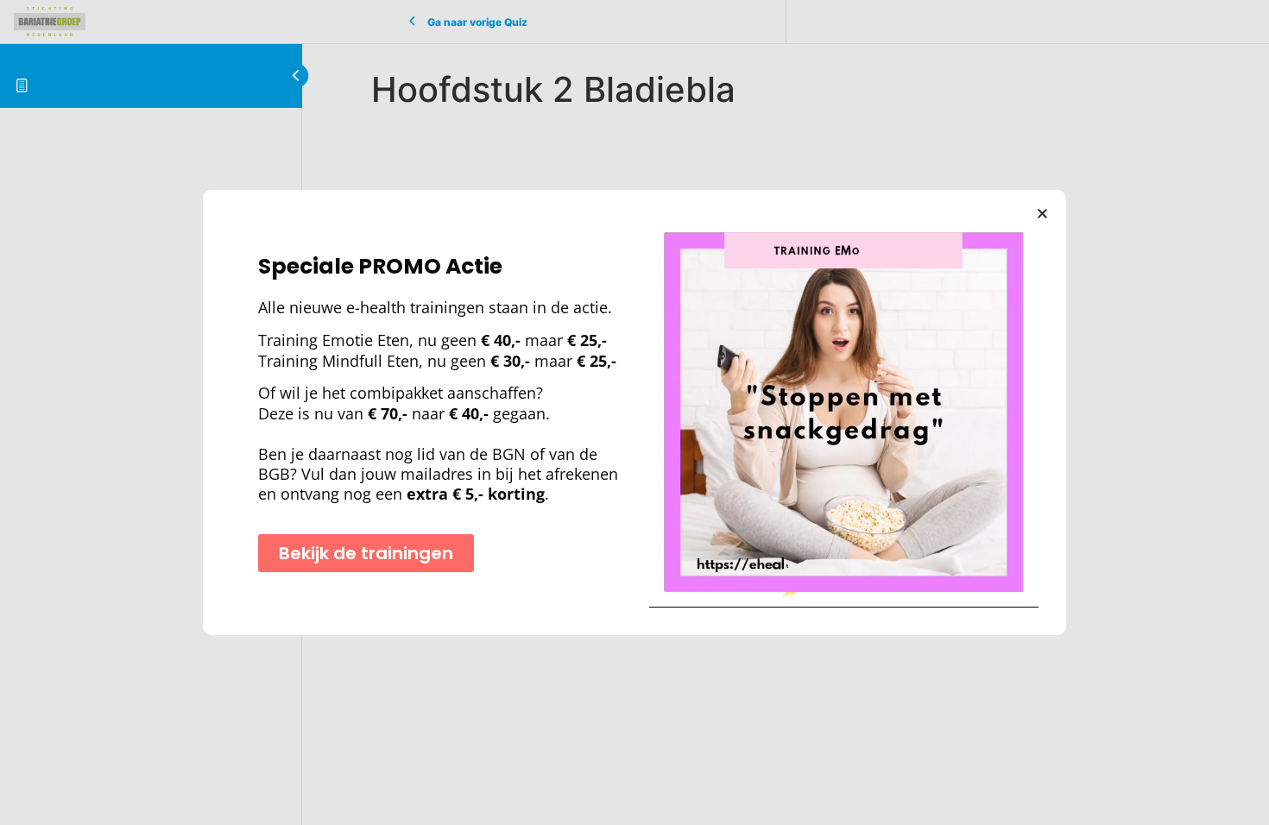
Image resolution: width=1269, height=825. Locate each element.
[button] (1042, 213)
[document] (634, 412)
